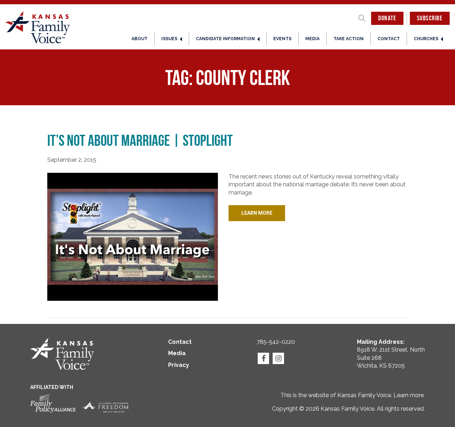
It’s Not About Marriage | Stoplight (140, 140)
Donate (387, 18)
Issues (169, 38)
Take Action (348, 38)
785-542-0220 (276, 341)
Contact (389, 38)
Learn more (409, 395)
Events (282, 38)
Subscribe (430, 18)
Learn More (256, 213)
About (140, 38)
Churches (426, 38)
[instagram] (278, 358)
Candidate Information (225, 38)
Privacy (178, 365)
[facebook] (263, 358)
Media (312, 38)
